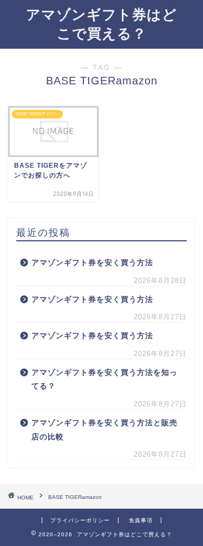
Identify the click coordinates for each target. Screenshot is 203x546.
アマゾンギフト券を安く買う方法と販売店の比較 (104, 430)
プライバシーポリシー (80, 520)
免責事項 (141, 520)
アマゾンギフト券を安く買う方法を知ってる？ (104, 380)
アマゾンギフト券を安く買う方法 (92, 263)
